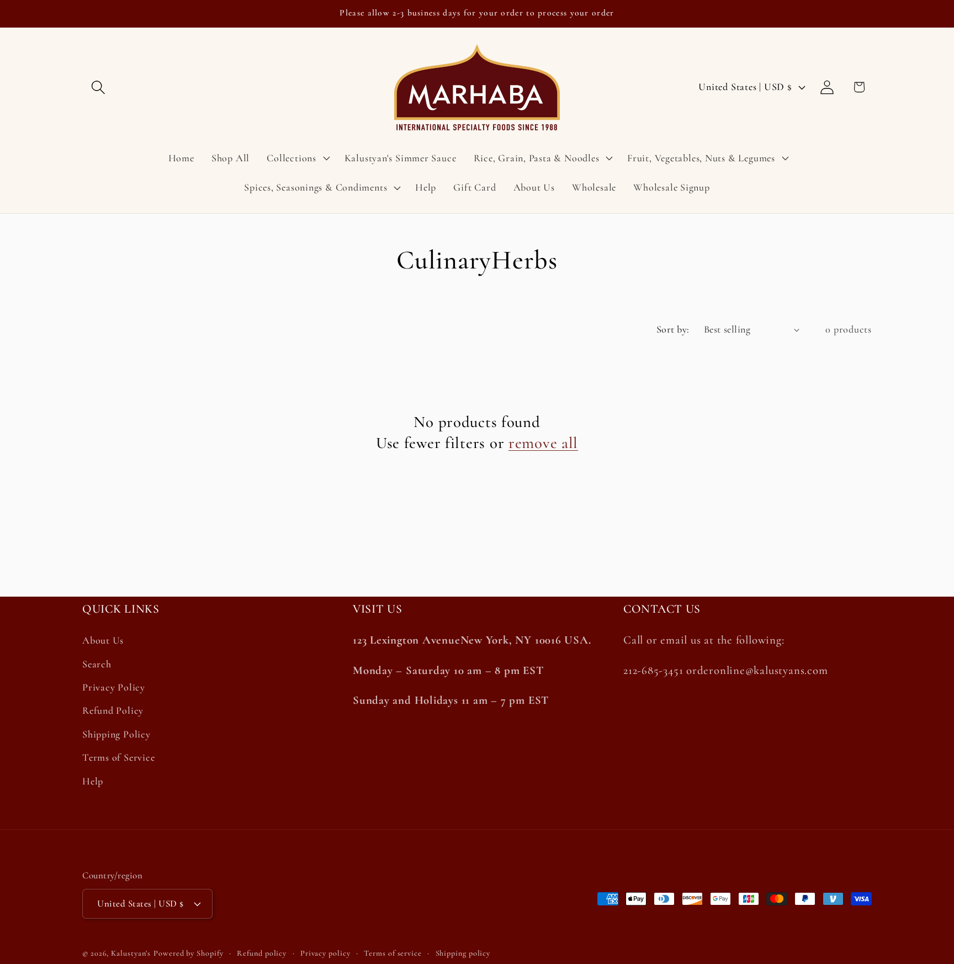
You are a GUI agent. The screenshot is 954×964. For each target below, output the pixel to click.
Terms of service (393, 952)
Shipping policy (463, 952)
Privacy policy (325, 952)
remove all (543, 442)
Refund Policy (113, 711)
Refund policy (262, 952)
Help (92, 781)
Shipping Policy (116, 734)
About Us (103, 641)
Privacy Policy (113, 687)
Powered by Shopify (188, 952)
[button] (98, 87)
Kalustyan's (131, 952)
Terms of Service (118, 757)
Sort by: (673, 329)
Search (97, 664)
